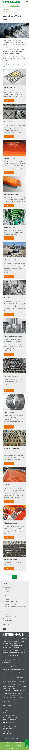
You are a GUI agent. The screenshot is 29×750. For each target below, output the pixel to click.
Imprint (19, 745)
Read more (9, 100)
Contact (7, 591)
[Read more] (14, 70)
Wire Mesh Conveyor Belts (12, 601)
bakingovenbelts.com (10, 620)
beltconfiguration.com (10, 616)
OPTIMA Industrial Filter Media (13, 605)
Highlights (7, 587)
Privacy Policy (10, 745)
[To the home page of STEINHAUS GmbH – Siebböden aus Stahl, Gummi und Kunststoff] (11, 1)
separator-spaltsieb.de (10, 618)
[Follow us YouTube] (3, 629)
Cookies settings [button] (13, 748)
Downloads (7, 589)
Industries (14, 9)
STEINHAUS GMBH (6, 9)
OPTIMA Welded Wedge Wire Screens (14, 603)
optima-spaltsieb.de (10, 615)
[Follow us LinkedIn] (5, 629)
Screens (7, 599)
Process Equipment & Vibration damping (15, 606)
